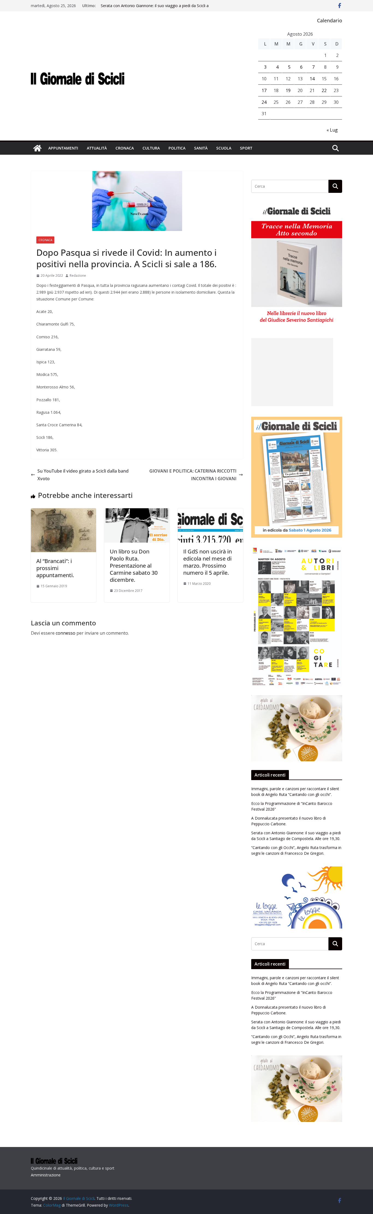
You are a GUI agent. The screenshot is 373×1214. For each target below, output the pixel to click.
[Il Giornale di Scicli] (37, 148)
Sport (246, 148)
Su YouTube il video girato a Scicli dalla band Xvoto (83, 475)
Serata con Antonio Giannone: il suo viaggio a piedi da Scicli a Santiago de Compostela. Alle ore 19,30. (155, 8)
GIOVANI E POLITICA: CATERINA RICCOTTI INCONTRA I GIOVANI (192, 475)
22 (324, 90)
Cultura (151, 148)
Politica (176, 148)
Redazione (78, 275)
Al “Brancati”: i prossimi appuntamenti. (55, 568)
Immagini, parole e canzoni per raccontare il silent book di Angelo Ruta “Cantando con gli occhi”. (295, 791)
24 (264, 102)
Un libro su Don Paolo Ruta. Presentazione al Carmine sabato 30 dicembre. (134, 565)
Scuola (223, 148)
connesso (65, 633)
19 (288, 90)
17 (264, 90)
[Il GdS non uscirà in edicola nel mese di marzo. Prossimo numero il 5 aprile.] (210, 512)
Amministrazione (46, 1175)
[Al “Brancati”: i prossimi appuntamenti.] (63, 512)
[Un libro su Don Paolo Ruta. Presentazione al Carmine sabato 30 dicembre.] (137, 512)
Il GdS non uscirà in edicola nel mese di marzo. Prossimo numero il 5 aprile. (207, 562)
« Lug (332, 130)
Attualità (97, 148)
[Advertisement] (292, 372)
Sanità (201, 148)
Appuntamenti (63, 148)
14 (312, 79)
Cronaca (125, 148)
